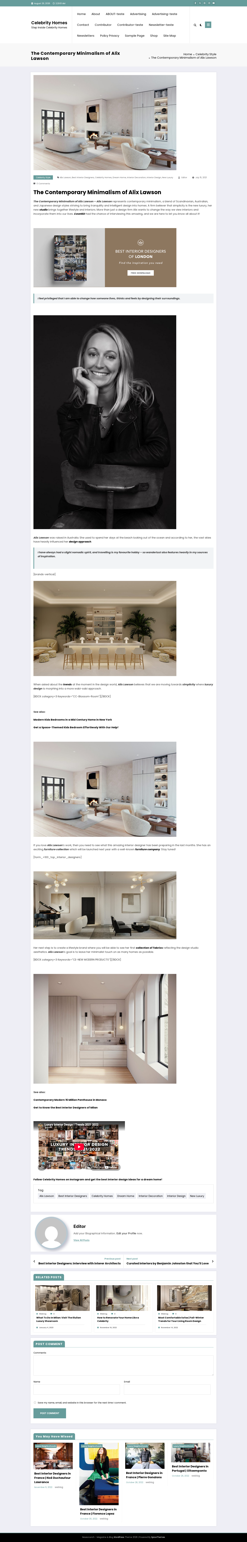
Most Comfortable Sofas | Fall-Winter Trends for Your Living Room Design (181, 1319)
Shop (154, 36)
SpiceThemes (158, 1537)
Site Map (169, 36)
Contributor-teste (130, 25)
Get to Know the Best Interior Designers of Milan (65, 1107)
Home (81, 14)
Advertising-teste (164, 14)
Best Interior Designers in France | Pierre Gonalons (144, 1475)
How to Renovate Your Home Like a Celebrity (118, 1319)
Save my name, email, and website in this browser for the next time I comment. (82, 1402)
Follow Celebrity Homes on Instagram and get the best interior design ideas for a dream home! (97, 1179)
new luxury (167, 177)
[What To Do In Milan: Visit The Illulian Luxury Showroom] (62, 1297)
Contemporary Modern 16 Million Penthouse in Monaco (70, 1100)
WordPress (119, 1537)
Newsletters (85, 36)
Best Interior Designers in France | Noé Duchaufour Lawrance (52, 1478)
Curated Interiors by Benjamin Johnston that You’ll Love (168, 1263)
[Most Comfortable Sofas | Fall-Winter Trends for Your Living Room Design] (184, 1297)
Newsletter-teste (161, 25)
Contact (83, 25)
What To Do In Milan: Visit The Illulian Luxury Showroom (58, 1319)
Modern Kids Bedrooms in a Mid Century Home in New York (72, 719)
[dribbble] (204, 3)
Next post (132, 1258)
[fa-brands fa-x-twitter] (200, 3)
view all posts (81, 1240)
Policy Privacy (109, 36)
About (95, 14)
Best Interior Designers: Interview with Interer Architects (79, 1263)
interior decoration (136, 177)
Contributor (103, 25)
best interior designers (83, 177)
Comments (39, 1352)
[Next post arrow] (213, 1261)
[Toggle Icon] (208, 25)
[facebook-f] (195, 3)
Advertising (138, 14)
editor (184, 177)
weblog (42, 1314)
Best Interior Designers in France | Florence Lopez (98, 1511)
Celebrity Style (43, 177)
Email (127, 1381)
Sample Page (135, 36)
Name (36, 1381)
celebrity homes (103, 177)
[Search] (195, 25)
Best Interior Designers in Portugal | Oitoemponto (190, 1468)
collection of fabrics (149, 948)
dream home (119, 177)
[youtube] (213, 3)
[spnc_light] (201, 24)
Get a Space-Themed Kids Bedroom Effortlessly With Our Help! (75, 727)
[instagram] (209, 3)
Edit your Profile (126, 1233)
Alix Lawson (65, 177)
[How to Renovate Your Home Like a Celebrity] (123, 1297)
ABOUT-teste (115, 14)
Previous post (112, 1258)
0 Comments (43, 183)
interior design (154, 177)
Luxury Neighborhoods (46, 1446)
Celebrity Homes (49, 23)
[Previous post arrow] (34, 1261)
